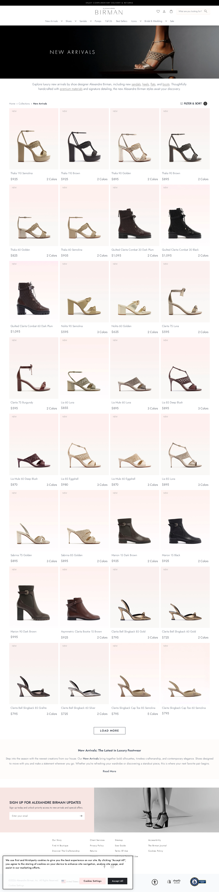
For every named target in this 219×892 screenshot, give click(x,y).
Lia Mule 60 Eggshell (123, 479)
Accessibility (154, 840)
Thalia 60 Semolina (71, 250)
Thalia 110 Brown (70, 173)
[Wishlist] (158, 11)
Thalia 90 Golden (121, 173)
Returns (93, 850)
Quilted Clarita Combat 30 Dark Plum (133, 250)
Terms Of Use (121, 850)
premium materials (71, 89)
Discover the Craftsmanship (66, 850)
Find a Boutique (60, 845)
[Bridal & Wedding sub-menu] (166, 21)
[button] (193, 11)
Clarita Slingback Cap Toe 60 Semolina (184, 708)
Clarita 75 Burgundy (22, 402)
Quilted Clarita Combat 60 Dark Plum (32, 326)
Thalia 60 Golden (20, 250)
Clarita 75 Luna (170, 326)
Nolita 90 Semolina (72, 326)
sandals (136, 84)
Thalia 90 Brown (171, 173)
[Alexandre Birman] (109, 11)
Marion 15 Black (171, 555)
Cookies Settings (92, 881)
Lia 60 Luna (67, 402)
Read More (109, 771)
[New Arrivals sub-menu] (62, 21)
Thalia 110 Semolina (22, 173)
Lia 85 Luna (168, 479)
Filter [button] (195, 103)
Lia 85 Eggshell (69, 479)
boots (166, 84)
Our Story (57, 840)
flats (153, 84)
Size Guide (120, 845)
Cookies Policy (155, 850)
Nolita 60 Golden (121, 326)
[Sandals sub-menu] (91, 21)
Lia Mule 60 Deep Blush (24, 479)
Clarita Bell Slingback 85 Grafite (29, 708)
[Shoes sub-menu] (76, 21)
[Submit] (81, 816)
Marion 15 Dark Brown (124, 555)
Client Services (97, 840)
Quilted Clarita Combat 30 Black (180, 250)
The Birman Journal (157, 845)
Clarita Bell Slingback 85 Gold (128, 631)
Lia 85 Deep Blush (172, 402)
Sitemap (119, 840)
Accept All (117, 881)
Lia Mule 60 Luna (121, 402)
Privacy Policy (97, 845)
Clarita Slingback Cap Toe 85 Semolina (133, 708)
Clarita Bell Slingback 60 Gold (179, 631)
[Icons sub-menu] (141, 21)
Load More (109, 731)
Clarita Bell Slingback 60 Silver (78, 708)
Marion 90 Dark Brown (23, 631)
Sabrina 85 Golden (71, 555)
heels (145, 84)
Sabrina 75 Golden (21, 555)
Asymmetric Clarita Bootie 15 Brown (81, 631)
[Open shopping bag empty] (171, 11)
